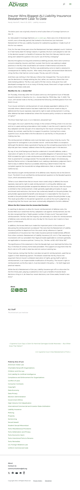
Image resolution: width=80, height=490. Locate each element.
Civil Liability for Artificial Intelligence (22, 374)
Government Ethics (15, 400)
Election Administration (17, 397)
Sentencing (12, 419)
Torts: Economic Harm (16, 435)
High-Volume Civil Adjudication (19, 403)
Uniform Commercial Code (18, 448)
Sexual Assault (13, 422)
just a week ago (40, 38)
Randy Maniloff (13, 22)
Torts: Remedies (14, 441)
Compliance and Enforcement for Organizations (26, 377)
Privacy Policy (37, 480)
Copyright (12, 387)
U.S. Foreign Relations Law (18, 445)
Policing (11, 413)
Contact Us (12, 466)
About (10, 463)
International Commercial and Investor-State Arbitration (29, 406)
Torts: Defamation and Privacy (19, 432)
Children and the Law (16, 371)
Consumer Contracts (15, 384)
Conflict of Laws (14, 381)
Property (11, 416)
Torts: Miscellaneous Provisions (19, 429)
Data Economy (13, 390)
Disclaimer (48, 480)
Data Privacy (12, 393)
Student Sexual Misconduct (18, 425)
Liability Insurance (39, 22)
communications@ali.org (17, 469)
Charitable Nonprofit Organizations (21, 368)
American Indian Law (16, 365)
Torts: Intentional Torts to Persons (20, 438)
